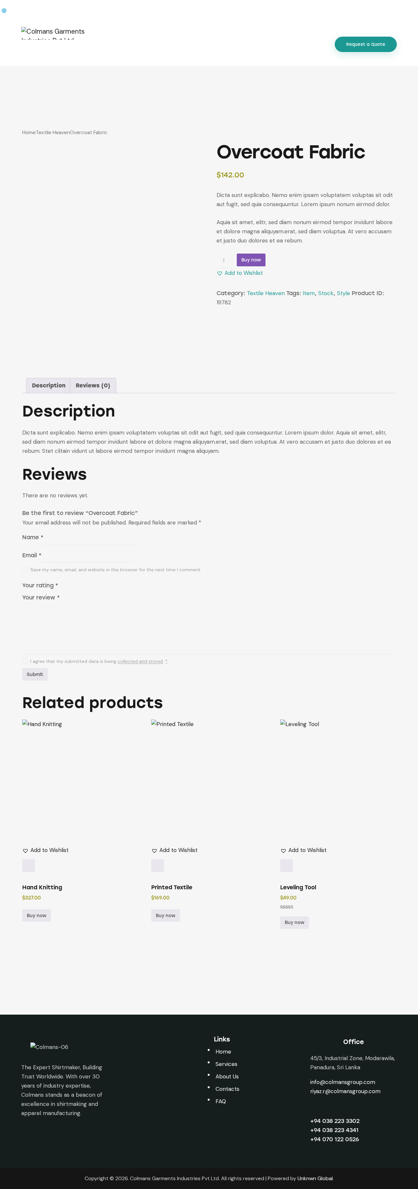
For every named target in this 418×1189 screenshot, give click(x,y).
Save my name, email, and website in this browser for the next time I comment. (115, 570)
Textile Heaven (53, 132)
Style (343, 293)
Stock (325, 293)
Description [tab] (49, 385)
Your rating (40, 585)
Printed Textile (171, 887)
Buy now (251, 260)
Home (29, 132)
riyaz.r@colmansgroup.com (345, 1091)
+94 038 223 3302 (335, 1121)
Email (32, 555)
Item (309, 293)
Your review (41, 597)
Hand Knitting (42, 887)
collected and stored (140, 661)
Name (33, 537)
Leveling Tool (298, 887)
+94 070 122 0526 (334, 1139)
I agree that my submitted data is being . (99, 661)
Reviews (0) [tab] (93, 385)
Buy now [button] (36, 915)
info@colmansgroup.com (342, 1082)
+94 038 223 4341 (334, 1130)
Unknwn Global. (315, 1178)
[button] (240, 272)
